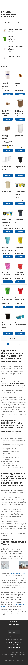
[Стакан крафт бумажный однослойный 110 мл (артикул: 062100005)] (20, 75)
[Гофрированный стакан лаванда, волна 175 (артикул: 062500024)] (7, 266)
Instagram (14, 632)
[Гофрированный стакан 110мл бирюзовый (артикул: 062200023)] (20, 316)
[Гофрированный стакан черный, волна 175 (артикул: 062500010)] (20, 212)
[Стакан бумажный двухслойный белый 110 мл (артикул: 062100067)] (7, 159)
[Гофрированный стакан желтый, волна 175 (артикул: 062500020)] (20, 240)
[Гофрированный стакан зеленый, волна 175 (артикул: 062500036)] (7, 291)
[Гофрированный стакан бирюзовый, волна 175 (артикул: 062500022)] (7, 240)
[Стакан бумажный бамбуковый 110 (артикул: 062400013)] (7, 184)
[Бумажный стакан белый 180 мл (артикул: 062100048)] (20, 128)
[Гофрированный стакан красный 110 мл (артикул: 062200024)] (20, 291)
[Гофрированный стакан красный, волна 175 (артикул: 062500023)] (20, 266)
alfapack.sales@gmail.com (15, 639)
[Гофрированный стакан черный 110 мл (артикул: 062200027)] (7, 316)
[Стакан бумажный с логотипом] (7, 75)
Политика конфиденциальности (15, 647)
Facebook (10, 632)
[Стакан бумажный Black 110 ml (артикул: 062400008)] (20, 159)
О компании (14, 621)
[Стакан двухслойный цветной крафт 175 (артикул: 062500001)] (20, 103)
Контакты (14, 627)
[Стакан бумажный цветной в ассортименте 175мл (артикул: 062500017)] (20, 184)
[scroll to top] (20, 613)
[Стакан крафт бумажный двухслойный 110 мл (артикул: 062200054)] (7, 103)
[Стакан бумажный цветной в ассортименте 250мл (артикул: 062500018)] (7, 212)
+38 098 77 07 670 (14, 636)
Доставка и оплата (14, 624)
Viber (18, 632)
